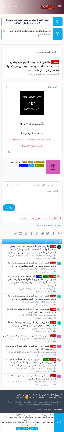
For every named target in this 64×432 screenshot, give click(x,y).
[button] (57, 184)
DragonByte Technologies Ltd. (42, 404)
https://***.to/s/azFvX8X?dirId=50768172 (32, 139)
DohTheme (57, 410)
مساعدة (42, 397)
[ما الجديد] (10, 6)
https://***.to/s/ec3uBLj (32, 146)
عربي (44, 394)
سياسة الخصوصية (55, 397)
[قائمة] (59, 7)
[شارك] (6, 87)
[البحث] (4, 6)
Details (58, 404)
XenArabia (19, 397)
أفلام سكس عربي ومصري (45, 258)
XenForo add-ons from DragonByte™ (47, 402)
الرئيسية (33, 397)
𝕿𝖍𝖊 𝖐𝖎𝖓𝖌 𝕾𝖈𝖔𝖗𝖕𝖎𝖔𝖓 (50, 74)
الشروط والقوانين (24, 394)
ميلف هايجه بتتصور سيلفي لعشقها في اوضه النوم (29, 335)
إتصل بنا (36, 394)
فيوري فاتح (55, 394)
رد (6, 152)
